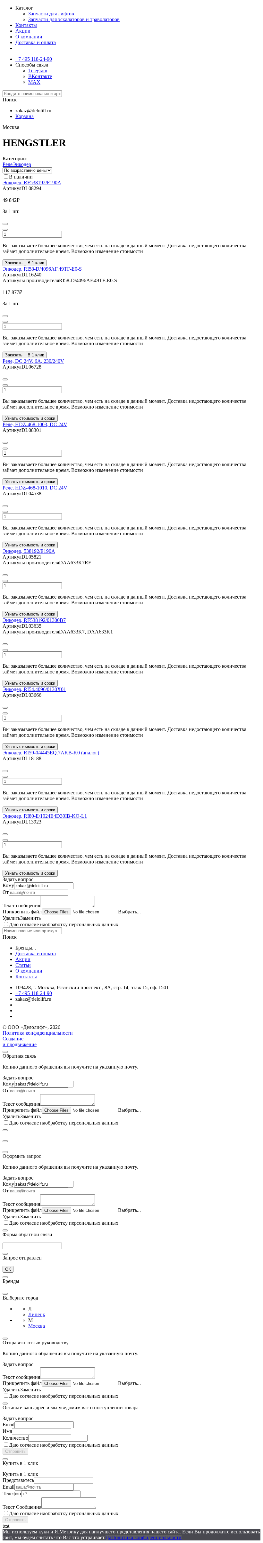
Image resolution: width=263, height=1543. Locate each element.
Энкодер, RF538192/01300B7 (34, 620)
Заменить (30, 918)
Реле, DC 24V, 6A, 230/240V (33, 361)
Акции (22, 31)
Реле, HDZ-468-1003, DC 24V (35, 424)
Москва (36, 1326)
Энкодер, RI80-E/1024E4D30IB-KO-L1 (45, 816)
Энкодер (22, 164)
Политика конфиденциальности (38, 1033)
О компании (28, 36)
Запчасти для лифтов (51, 13)
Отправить (15, 1451)
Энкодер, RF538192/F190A (32, 182)
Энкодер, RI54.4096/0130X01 (34, 689)
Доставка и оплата (35, 42)
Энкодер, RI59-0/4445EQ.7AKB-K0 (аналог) (51, 752)
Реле (8, 164)
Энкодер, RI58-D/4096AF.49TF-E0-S (42, 269)
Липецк (36, 1314)
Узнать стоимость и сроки (30, 418)
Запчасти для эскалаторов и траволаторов (74, 19)
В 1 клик (36, 262)
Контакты (26, 25)
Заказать (13, 262)
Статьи (23, 965)
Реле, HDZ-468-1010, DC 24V (35, 487)
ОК (8, 1269)
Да (108, 1537)
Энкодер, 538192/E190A (29, 551)
